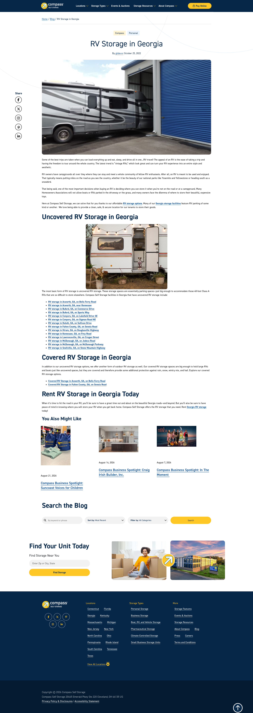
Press (177, 635)
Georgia (91, 615)
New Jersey (93, 629)
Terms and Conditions (185, 642)
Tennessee (112, 649)
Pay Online (201, 5)
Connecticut (93, 608)
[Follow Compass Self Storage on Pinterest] (18, 127)
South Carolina (94, 649)
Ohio (109, 635)
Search (191, 520)
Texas (90, 655)
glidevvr (119, 53)
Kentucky (104, 615)
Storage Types (98, 5)
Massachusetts (94, 622)
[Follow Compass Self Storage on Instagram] (18, 118)
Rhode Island (112, 642)
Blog (52, 19)
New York (109, 629)
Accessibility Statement (87, 701)
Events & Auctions (120, 5)
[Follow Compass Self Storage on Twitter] (18, 109)
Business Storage (139, 615)
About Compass (166, 5)
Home (45, 19)
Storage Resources (143, 5)
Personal (133, 33)
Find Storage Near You (44, 555)
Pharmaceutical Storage (143, 629)
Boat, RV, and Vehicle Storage (145, 622)
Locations (80, 5)
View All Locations (96, 664)
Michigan (111, 622)
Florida (107, 608)
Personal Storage (139, 608)
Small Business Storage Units (145, 642)
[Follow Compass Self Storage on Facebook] (18, 100)
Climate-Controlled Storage (144, 635)
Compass (119, 33)
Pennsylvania (94, 642)
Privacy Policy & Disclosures (57, 701)
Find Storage (59, 572)
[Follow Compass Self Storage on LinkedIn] (18, 136)
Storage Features (183, 608)
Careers (189, 635)
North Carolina (94, 635)
